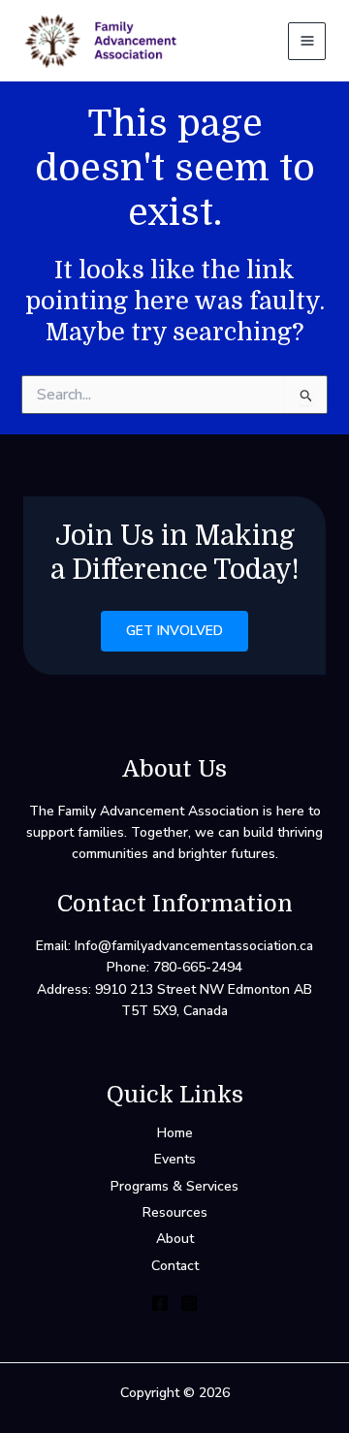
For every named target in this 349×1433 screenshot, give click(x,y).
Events (175, 1159)
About (175, 1238)
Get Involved (174, 630)
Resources (175, 1212)
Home (175, 1133)
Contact (175, 1266)
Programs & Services (174, 1186)
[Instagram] (189, 1303)
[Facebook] (160, 1303)
